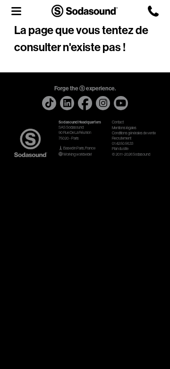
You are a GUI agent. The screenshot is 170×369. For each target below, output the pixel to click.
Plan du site (120, 149)
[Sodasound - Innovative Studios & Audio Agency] (84, 11)
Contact (118, 122)
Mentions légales (124, 128)
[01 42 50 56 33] (153, 11)
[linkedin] (67, 103)
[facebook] (85, 103)
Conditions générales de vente (134, 133)
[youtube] (121, 103)
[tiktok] (49, 103)
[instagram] (103, 103)
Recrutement (121, 138)
